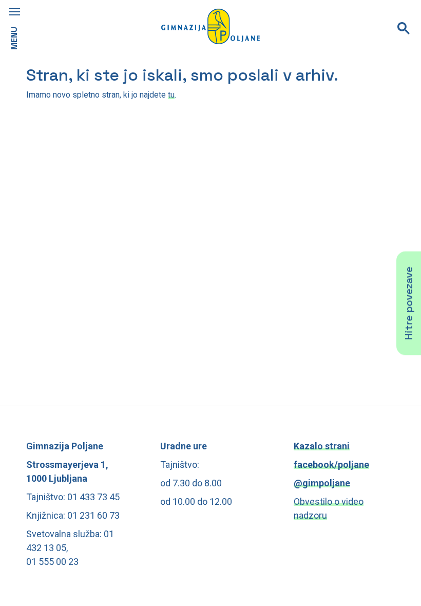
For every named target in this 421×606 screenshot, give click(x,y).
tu (171, 95)
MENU (14, 38)
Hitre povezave (408, 303)
